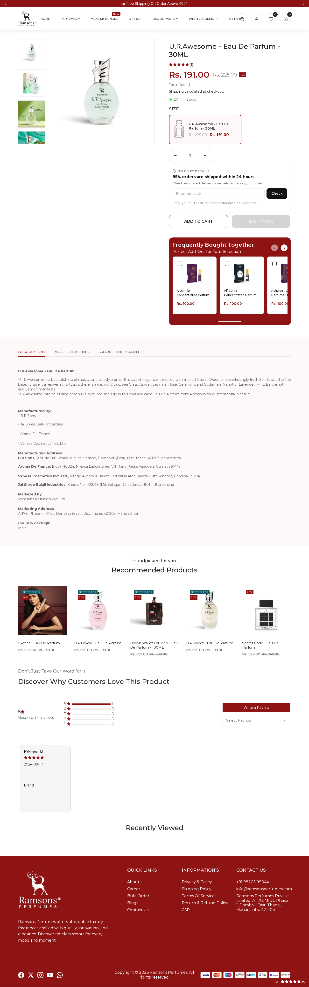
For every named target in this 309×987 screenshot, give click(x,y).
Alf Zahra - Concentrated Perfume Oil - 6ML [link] (241, 293)
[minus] (175, 155)
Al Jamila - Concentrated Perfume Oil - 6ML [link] (194, 293)
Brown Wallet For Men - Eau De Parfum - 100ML (154, 645)
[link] (194, 273)
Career (133, 889)
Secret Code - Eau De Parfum (260, 645)
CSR (186, 910)
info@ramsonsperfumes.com (264, 889)
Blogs (132, 903)
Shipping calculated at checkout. (196, 91)
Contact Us (137, 910)
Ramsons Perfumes (168, 972)
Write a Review (256, 707)
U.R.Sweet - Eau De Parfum (209, 643)
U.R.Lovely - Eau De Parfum (97, 643)
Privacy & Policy (197, 882)
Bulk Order (138, 896)
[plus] (205, 155)
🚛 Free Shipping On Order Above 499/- (154, 3)
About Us (136, 882)
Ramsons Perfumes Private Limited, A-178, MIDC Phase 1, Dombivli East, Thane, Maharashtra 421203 (262, 903)
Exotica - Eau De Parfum (39, 643)
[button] (5, 4)
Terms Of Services (199, 896)
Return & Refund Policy (205, 903)
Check (277, 193)
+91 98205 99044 (252, 882)
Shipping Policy (196, 889)
